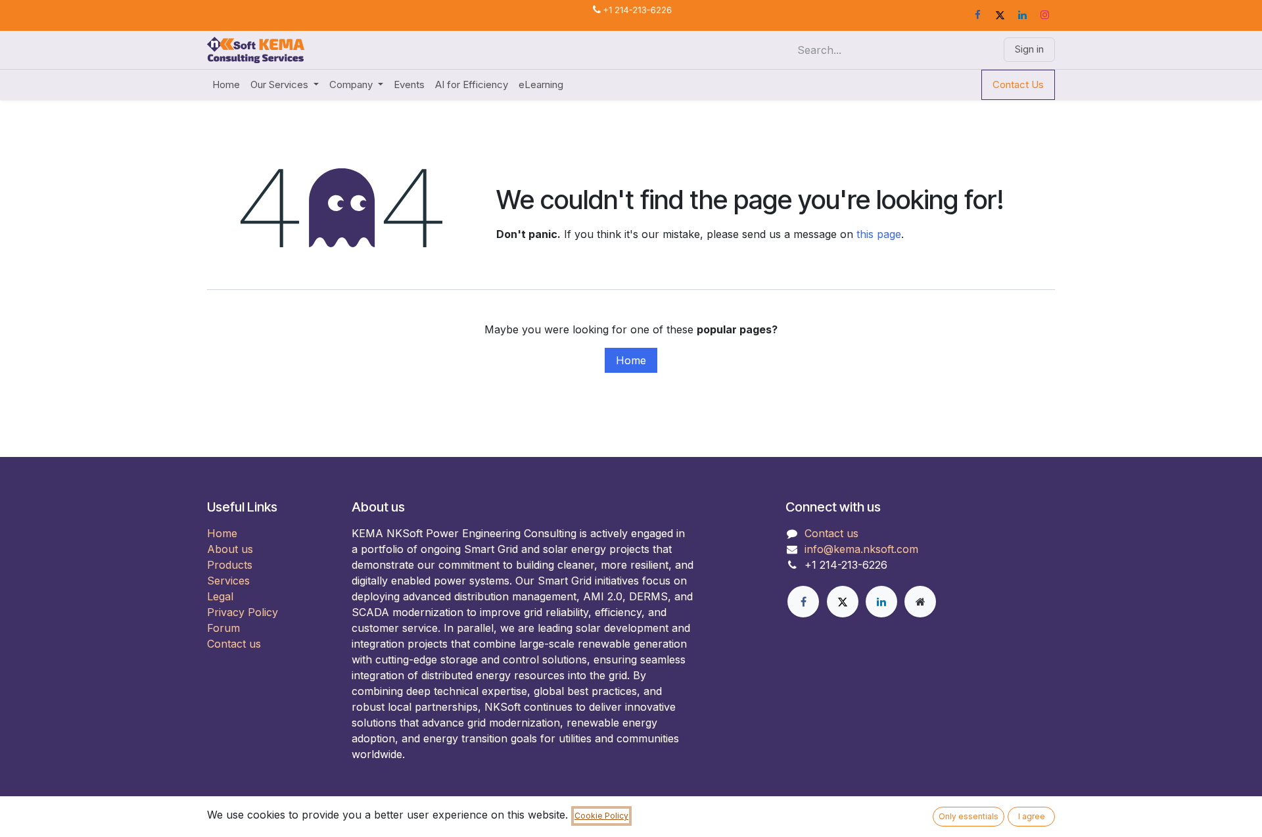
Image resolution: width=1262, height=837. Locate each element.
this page (878, 234)
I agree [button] (1031, 816)
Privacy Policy (242, 612)
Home (631, 360)
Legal (220, 596)
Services (228, 580)
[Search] (981, 50)
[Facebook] (977, 15)
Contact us (234, 643)
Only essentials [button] (968, 816)
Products (229, 564)
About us (230, 549)
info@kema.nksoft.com (861, 549)
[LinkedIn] (1022, 15)
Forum (223, 627)
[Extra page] (920, 601)
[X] (1000, 15)
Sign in (1029, 49)
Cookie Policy (601, 816)
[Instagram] (1044, 15)
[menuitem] (226, 85)
